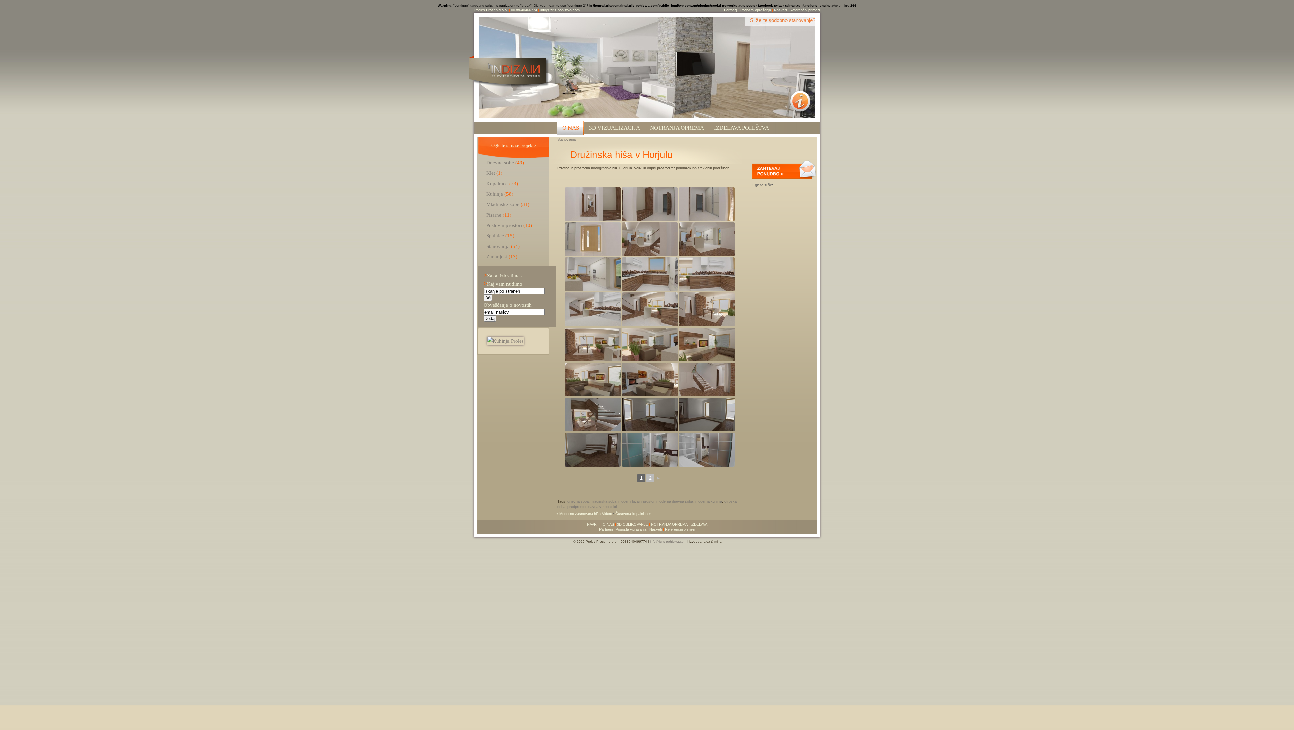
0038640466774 (524, 10)
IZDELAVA (698, 524)
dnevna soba (578, 501)
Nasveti (780, 10)
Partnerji (730, 10)
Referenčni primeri (805, 10)
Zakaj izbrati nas (503, 275)
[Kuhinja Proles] (505, 341)
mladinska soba (603, 501)
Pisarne (493, 215)
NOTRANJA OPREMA (669, 524)
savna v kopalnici (602, 507)
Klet (490, 173)
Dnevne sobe (500, 162)
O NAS (570, 127)
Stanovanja (566, 139)
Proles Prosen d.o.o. (491, 10)
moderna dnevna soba (674, 501)
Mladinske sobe (502, 204)
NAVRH (593, 524)
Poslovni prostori (504, 225)
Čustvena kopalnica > (633, 514)
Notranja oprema (677, 127)
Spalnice (495, 235)
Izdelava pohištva (741, 127)
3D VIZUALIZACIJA (614, 127)
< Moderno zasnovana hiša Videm (584, 514)
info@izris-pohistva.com (560, 10)
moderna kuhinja (708, 501)
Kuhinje (494, 194)
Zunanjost (496, 256)
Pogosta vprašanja (755, 10)
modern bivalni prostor (636, 501)
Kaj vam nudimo (503, 284)
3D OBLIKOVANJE (632, 524)
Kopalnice (497, 183)
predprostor (576, 507)
